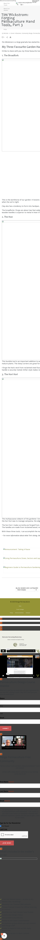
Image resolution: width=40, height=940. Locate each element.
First (1, 706)
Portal (34, 2)
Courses (6, 0)
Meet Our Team (7, 4)
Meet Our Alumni (7, 9)
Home (20, 606)
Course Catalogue (20, 609)
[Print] (11, 37)
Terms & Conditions (19, 612)
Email (2, 718)
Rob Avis (6, 33)
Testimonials (8, 26)
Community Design (27, 33)
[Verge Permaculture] (24, 2)
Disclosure (28, 612)
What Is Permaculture (8, 21)
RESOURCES (35, 0)
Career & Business (16, 33)
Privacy (11, 612)
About (2, 0)
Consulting (12, 0)
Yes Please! (5, 826)
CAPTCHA (3, 829)
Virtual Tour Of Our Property (7, 15)
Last (1, 713)
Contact (34, 1)
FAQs (5, 29)
